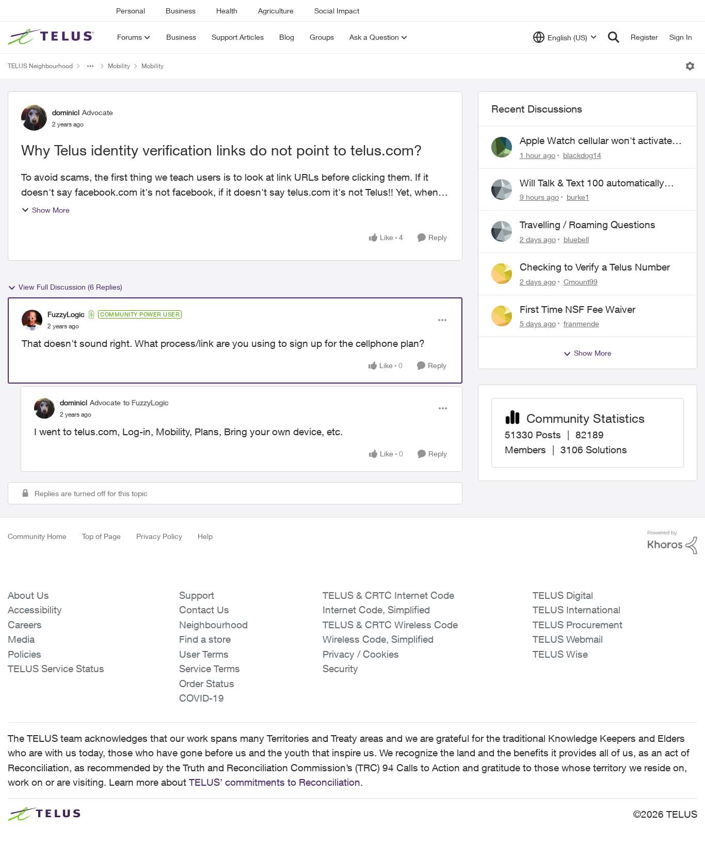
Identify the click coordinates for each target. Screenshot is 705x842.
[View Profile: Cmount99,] (501, 273)
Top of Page (101, 536)
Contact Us (204, 609)
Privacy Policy (159, 536)
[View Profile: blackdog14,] (501, 147)
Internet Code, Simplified (376, 609)
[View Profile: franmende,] (501, 316)
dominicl (65, 112)
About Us (28, 595)
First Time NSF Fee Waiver (577, 309)
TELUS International (576, 609)
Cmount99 (581, 281)
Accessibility (35, 609)
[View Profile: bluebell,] (501, 231)
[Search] (613, 37)
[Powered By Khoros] (672, 542)
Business (181, 10)
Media (21, 639)
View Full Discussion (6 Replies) (70, 286)
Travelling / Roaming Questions (587, 224)
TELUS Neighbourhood (40, 66)
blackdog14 (582, 155)
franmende (581, 323)
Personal (130, 10)
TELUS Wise (560, 654)
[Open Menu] (690, 66)
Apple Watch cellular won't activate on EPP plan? (596, 141)
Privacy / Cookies (361, 654)
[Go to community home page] (52, 37)
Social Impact (336, 10)
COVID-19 (201, 698)
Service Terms (209, 668)
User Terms (204, 654)
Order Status (206, 683)
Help (205, 536)
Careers (25, 624)
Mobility (119, 66)
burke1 (578, 197)
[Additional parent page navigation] (90, 66)
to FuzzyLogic (146, 402)
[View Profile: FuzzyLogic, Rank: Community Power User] (32, 320)
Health (226, 10)
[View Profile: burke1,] (501, 189)
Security (340, 668)
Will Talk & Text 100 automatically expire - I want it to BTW (592, 183)
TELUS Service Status (56, 668)
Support (196, 595)
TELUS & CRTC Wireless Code (390, 624)
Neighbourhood (213, 624)
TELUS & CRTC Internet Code (388, 595)
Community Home (37, 536)
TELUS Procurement (577, 624)
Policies (24, 654)
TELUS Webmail (568, 639)
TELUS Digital (563, 595)
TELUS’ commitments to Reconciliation (274, 782)
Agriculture (276, 10)
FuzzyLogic (66, 314)
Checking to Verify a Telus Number (595, 267)
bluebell (576, 239)
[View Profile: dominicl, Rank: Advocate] (34, 118)
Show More (51, 209)
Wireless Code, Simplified (378, 639)
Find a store (205, 639)
